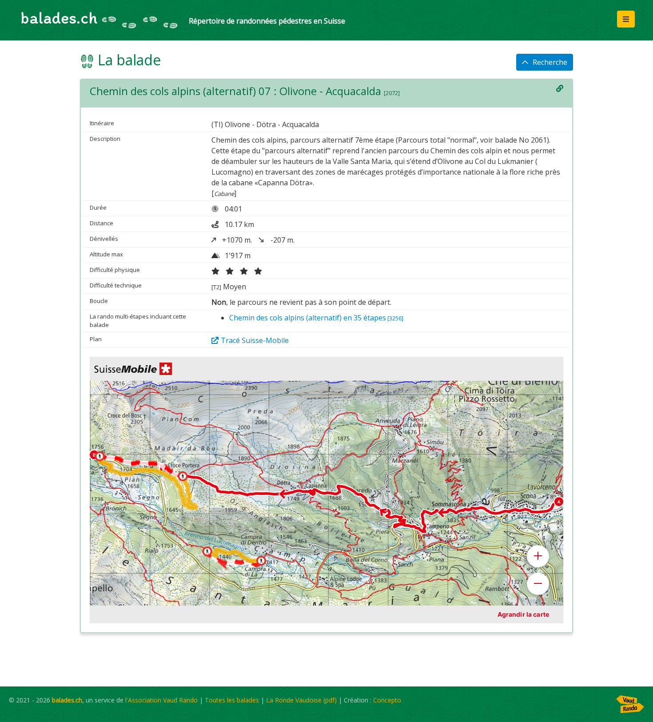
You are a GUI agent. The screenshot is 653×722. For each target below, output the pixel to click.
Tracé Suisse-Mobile (255, 340)
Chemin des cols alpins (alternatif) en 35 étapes (316, 318)
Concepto (387, 700)
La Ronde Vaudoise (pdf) (301, 700)
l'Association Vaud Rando (161, 700)
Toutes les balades (232, 700)
